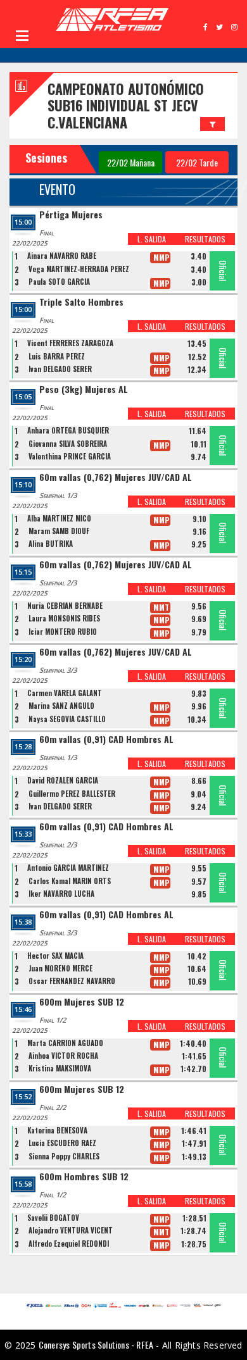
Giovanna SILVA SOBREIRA (67, 444)
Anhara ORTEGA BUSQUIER (68, 430)
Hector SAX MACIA (55, 956)
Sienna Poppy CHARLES (63, 1156)
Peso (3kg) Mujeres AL (83, 389)
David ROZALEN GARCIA (62, 780)
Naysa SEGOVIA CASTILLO (67, 719)
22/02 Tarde (197, 162)
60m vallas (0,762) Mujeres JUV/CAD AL (115, 477)
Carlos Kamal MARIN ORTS (69, 881)
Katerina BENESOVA (57, 1130)
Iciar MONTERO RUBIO (62, 632)
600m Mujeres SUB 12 (81, 1002)
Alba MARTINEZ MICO (59, 518)
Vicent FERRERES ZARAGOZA (70, 343)
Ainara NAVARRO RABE (61, 256)
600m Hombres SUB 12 (84, 1176)
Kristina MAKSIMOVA (59, 1068)
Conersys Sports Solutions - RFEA (96, 1344)
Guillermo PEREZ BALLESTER (71, 794)
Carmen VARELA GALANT (64, 693)
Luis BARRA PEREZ (56, 356)
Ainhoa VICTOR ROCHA (63, 1056)
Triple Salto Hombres (81, 302)
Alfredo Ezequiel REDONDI (68, 1243)
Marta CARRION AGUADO (65, 1043)
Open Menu (22, 35)
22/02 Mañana (131, 162)
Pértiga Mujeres (71, 214)
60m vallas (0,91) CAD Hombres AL (106, 739)
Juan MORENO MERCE (60, 968)
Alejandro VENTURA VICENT (70, 1230)
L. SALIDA (151, 239)
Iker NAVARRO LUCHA (61, 894)
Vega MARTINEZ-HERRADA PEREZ (78, 269)
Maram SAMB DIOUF (58, 531)
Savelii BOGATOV (53, 1218)
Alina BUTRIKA (50, 544)
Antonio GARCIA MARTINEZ (68, 868)
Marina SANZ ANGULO (61, 706)
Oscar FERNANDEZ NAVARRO (71, 981)
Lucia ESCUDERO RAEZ (62, 1143)
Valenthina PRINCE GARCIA (69, 456)
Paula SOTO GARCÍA (59, 282)
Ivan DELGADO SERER (60, 369)
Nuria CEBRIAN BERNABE (65, 606)
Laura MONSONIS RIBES (64, 618)
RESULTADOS (205, 239)
